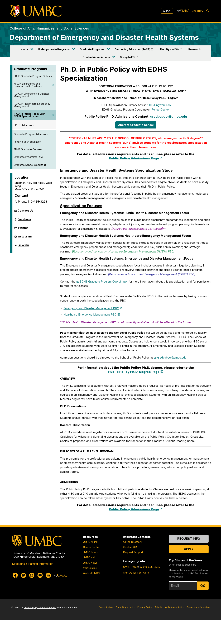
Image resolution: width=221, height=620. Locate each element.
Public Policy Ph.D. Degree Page (134, 372)
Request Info (188, 538)
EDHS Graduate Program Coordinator (104, 281)
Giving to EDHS (129, 57)
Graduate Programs (92, 49)
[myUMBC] (183, 11)
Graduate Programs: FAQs (29, 156)
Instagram (25, 237)
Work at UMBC (91, 573)
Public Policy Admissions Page (134, 158)
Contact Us (25, 210)
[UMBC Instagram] (32, 575)
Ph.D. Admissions (24, 125)
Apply (167, 10)
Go (202, 586)
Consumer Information (198, 607)
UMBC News (90, 562)
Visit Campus (90, 567)
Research (194, 49)
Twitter (23, 229)
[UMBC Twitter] (23, 575)
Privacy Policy (144, 607)
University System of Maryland (40, 607)
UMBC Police (130, 566)
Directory (197, 10)
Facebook (24, 220)
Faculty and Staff (170, 49)
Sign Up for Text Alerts (136, 572)
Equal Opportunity (125, 607)
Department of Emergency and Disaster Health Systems (104, 37)
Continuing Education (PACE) (132, 49)
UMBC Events (91, 552)
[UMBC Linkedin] (48, 575)
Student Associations (96, 57)
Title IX (158, 607)
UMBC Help (89, 557)
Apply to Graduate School (135, 125)
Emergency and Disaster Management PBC (91, 308)
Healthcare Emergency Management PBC (90, 314)
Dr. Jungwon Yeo (160, 105)
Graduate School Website (28, 164)
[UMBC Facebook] (15, 575)
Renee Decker (160, 109)
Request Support (133, 552)
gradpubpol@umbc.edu (168, 116)
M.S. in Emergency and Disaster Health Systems (28, 85)
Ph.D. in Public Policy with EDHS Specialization (29, 115)
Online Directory (132, 541)
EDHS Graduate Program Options (33, 76)
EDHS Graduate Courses (28, 149)
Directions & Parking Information (32, 563)
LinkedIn (23, 246)
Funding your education (27, 141)
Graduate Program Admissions (31, 134)
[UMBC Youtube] (40, 575)
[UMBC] (35, 11)
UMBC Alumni (90, 541)
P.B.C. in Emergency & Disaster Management (31, 95)
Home (24, 49)
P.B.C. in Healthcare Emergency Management (32, 105)
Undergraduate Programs (54, 49)
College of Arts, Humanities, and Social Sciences (49, 28)
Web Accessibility (174, 607)
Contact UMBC (131, 547)
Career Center (91, 547)
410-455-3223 (37, 201)
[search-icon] (207, 11)
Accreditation (106, 607)
